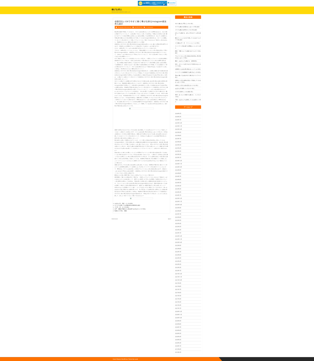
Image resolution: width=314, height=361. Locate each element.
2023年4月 (178, 223)
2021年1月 (178, 308)
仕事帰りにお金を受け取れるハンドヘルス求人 (188, 69)
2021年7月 (178, 289)
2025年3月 (178, 151)
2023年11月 (178, 201)
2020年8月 (178, 324)
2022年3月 (178, 264)
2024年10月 (178, 167)
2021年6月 (178, 292)
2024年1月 (178, 195)
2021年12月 (178, 274)
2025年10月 (178, 129)
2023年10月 (178, 204)
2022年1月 (178, 270)
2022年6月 (178, 255)
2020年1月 (178, 346)
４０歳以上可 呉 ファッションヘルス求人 (187, 43)
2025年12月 (178, 123)
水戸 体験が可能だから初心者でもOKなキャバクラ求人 (130, 209)
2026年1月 (178, 120)
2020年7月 (178, 327)
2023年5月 (178, 220)
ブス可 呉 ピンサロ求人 (122, 207)
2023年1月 (178, 233)
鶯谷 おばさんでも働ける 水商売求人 (186, 61)
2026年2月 (178, 116)
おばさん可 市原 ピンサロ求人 (124, 203)
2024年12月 (178, 160)
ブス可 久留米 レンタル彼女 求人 (184, 91)
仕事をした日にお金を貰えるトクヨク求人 (186, 85)
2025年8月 (178, 135)
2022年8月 (178, 248)
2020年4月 (178, 336)
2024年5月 (178, 182)
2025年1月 (178, 157)
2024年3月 (178, 189)
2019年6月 (178, 349)
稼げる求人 (117, 9)
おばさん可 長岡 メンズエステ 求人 (184, 88)
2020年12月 (178, 311)
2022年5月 (178, 258)
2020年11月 (178, 314)
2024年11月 (178, 164)
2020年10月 (178, 317)
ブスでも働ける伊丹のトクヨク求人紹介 (186, 30)
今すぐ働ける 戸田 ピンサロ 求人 (184, 23)
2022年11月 (178, 239)
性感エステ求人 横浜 (121, 211)
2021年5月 (178, 295)
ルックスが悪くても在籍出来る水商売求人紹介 (127, 205)
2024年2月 (178, 192)
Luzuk (136, 359)
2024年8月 (178, 173)
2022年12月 (178, 236)
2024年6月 (178, 179)
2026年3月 (178, 113)
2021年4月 (178, 299)
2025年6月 (178, 142)
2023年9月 (178, 207)
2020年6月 (178, 330)
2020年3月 (178, 339)
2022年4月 (178, 261)
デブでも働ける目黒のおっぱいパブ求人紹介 (187, 26)
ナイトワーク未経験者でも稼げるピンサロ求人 (188, 72)
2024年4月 (178, 186)
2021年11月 (178, 277)
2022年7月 (178, 251)
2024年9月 (178, 170)
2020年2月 (178, 343)
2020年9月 (178, 321)
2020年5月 (178, 333)
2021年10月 (178, 280)
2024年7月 (178, 176)
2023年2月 (178, 230)
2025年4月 (178, 148)
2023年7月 (178, 214)
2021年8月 (178, 286)
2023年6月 (178, 217)
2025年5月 (178, 145)
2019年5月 (178, 352)
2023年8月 (178, 211)
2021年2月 (178, 305)
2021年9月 (178, 283)
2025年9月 (178, 132)
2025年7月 (178, 138)
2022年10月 (178, 242)
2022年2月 (178, 267)
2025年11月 (178, 126)
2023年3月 (178, 226)
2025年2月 (178, 154)
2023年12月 (178, 198)
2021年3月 (178, 302)
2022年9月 (178, 245)
